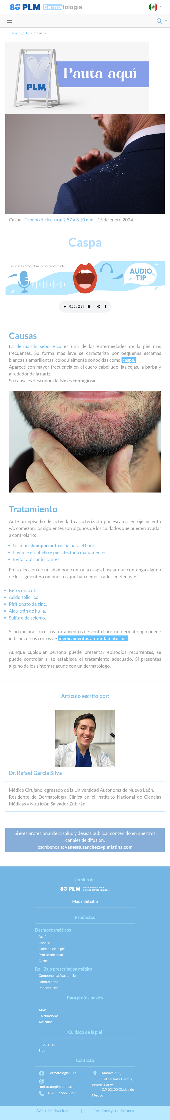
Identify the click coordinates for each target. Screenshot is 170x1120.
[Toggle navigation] (9, 20)
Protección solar (51, 954)
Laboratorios (48, 981)
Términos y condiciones (114, 1110)
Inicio (16, 33)
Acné (42, 936)
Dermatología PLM (62, 1073)
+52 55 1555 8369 (61, 1093)
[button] (155, 7)
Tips (28, 33)
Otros (43, 960)
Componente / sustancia (57, 975)
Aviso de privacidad (53, 1110)
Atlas (42, 1010)
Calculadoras (48, 1016)
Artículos (45, 1022)
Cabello (44, 942)
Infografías (47, 1044)
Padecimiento (49, 987)
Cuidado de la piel (52, 948)
